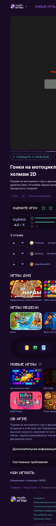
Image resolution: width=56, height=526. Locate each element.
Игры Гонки (30, 487)
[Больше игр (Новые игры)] (40, 364)
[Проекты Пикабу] (26, 6)
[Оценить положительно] (14, 242)
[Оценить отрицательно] (22, 242)
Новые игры (23, 364)
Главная (15, 487)
